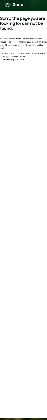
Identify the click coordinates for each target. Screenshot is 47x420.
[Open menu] (41, 5)
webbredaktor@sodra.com (12, 59)
